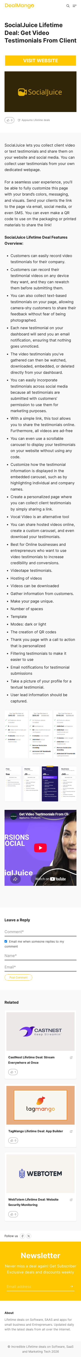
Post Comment (18, 977)
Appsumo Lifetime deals (36, 119)
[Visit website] (71, 1061)
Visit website (40, 60)
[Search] (68, 6)
